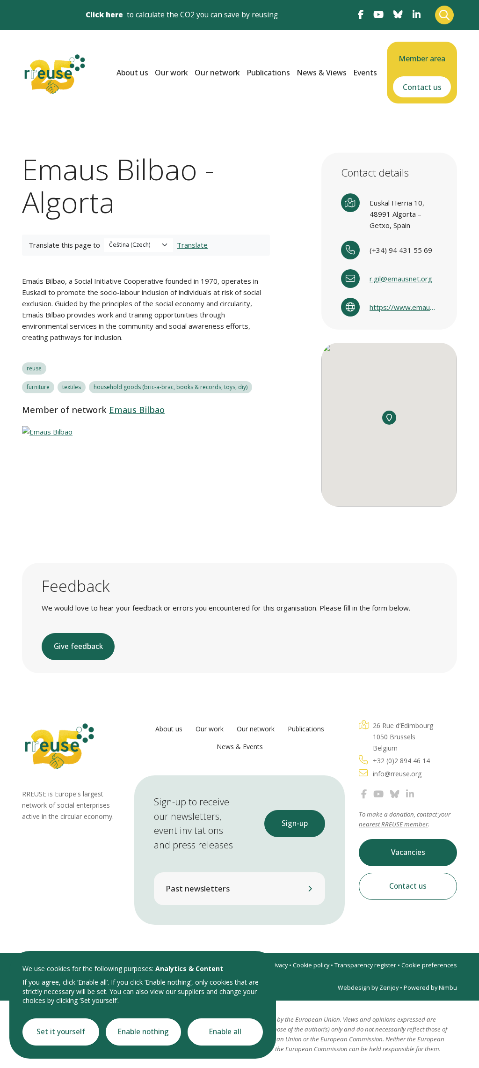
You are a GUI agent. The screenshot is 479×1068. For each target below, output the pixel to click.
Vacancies (408, 852)
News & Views (322, 72)
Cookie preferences (429, 965)
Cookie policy (311, 965)
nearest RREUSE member (393, 824)
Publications (268, 72)
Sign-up (295, 823)
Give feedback (78, 646)
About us (132, 72)
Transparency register (365, 965)
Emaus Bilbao (137, 409)
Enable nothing (143, 1032)
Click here (104, 14)
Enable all (225, 1032)
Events (365, 72)
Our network (217, 72)
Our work (171, 72)
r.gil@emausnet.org (401, 278)
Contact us (422, 87)
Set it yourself (60, 1032)
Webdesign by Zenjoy (368, 988)
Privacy (278, 965)
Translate (192, 245)
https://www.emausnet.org (403, 307)
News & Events (240, 746)
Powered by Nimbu (430, 988)
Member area (422, 58)
